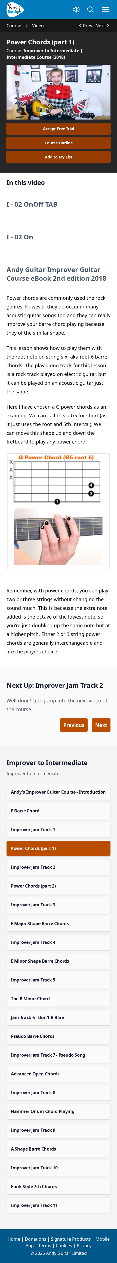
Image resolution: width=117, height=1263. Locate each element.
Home (14, 1239)
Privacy (84, 1246)
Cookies (64, 1246)
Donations (35, 1239)
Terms (44, 1246)
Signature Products (71, 1239)
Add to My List (58, 157)
